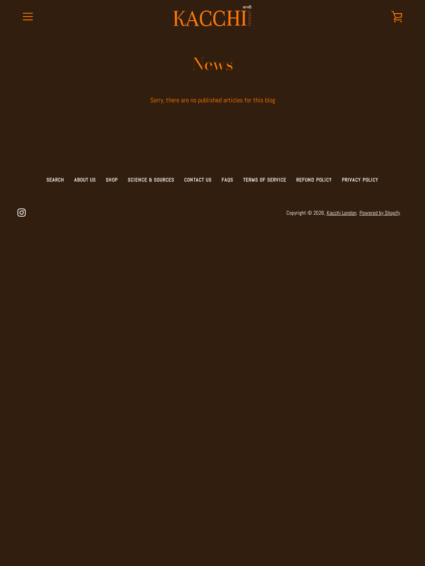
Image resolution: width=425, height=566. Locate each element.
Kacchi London (342, 212)
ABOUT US (85, 180)
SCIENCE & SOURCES (151, 180)
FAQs (227, 180)
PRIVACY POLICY (360, 180)
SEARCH (55, 180)
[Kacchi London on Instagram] (21, 212)
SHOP (112, 180)
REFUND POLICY (314, 180)
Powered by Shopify (379, 212)
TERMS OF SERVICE (264, 180)
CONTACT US (198, 180)
